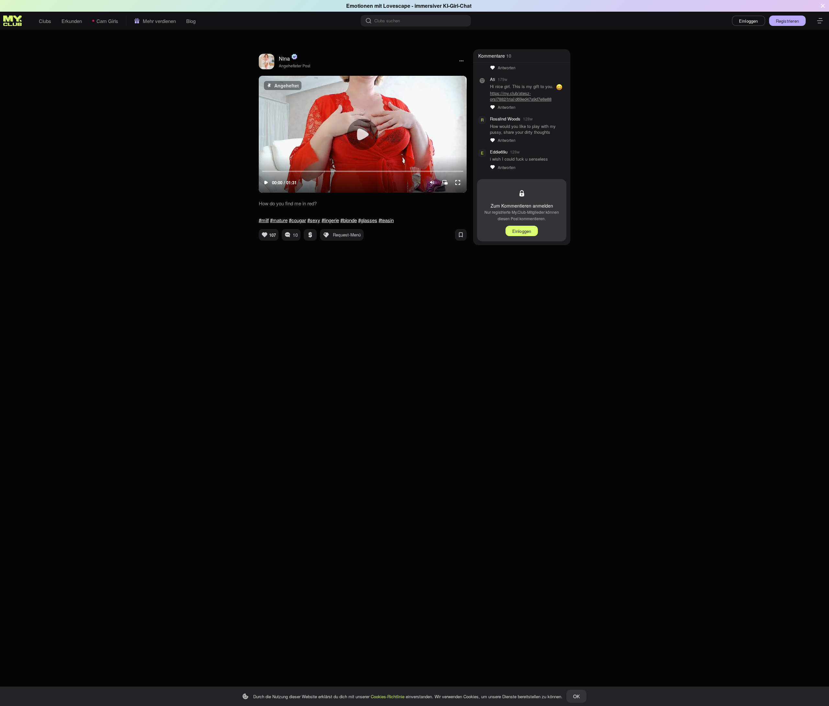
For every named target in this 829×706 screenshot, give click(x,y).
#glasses (367, 220)
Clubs (45, 20)
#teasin (386, 220)
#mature (279, 220)
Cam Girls (107, 20)
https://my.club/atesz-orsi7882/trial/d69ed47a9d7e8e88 (520, 96)
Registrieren (787, 21)
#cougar (297, 220)
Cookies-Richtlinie (387, 696)
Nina (284, 58)
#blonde (348, 220)
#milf (264, 220)
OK (576, 696)
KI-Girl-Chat (457, 5)
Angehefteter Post (294, 65)
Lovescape (396, 5)
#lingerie (330, 220)
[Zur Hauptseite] (12, 21)
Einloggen (748, 21)
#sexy (313, 220)
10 (295, 235)
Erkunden (72, 20)
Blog (191, 20)
